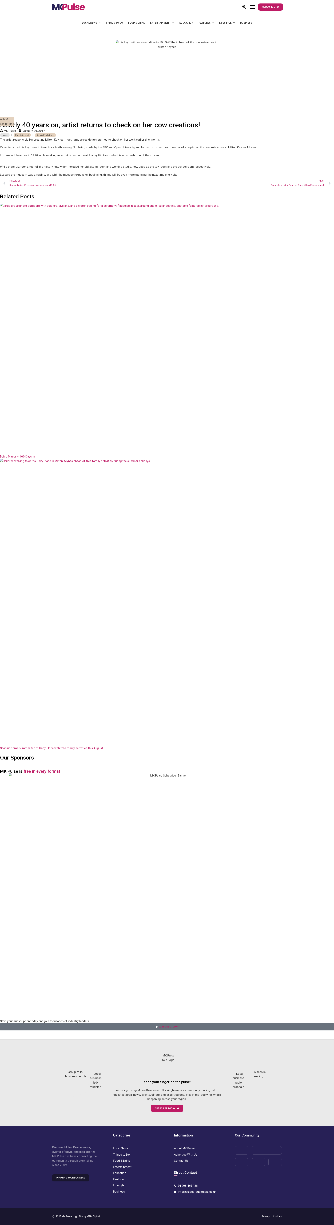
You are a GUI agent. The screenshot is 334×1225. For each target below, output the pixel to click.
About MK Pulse (184, 1148)
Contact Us (181, 1160)
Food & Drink (136, 22)
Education (186, 22)
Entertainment (160, 22)
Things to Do (114, 22)
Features (204, 22)
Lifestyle (225, 22)
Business (246, 22)
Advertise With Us (185, 1154)
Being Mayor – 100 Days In (17, 456)
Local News (89, 22)
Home (5, 135)
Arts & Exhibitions (7, 121)
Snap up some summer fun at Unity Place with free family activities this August (51, 748)
